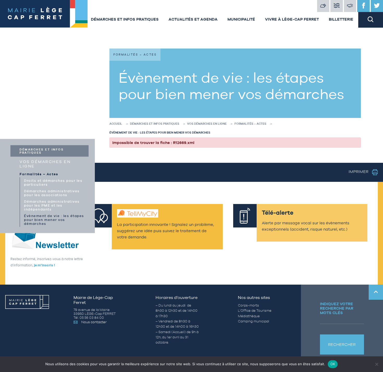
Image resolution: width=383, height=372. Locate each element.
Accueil (115, 123)
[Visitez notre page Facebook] (363, 6)
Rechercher (342, 344)
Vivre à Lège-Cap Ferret (292, 19)
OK (332, 364)
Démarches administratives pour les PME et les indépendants (52, 205)
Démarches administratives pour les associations (52, 193)
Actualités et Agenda (193, 19)
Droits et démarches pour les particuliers (53, 183)
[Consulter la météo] (323, 6)
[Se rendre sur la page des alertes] (350, 6)
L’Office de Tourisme (254, 311)
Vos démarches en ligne (45, 163)
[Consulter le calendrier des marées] (336, 6)
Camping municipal (253, 321)
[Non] (376, 364)
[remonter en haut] (376, 292)
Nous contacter (94, 322)
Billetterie (341, 19)
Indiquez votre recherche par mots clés (336, 308)
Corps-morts (248, 305)
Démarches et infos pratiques (125, 19)
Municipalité (241, 19)
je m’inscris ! (44, 265)
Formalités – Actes (39, 174)
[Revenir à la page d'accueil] (43, 14)
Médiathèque (249, 316)
